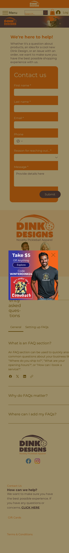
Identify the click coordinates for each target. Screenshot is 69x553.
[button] (53, 255)
